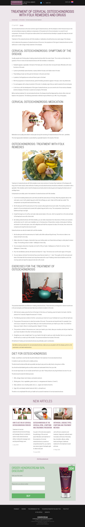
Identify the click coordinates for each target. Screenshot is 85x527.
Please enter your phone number (20, 484)
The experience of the (33, 509)
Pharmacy (16, 509)
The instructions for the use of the (51, 509)
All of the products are (42, 459)
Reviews (24, 509)
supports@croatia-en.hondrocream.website (42, 518)
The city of (66, 509)
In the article (38, 512)
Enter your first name (17, 475)
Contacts (47, 512)
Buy (28, 495)
